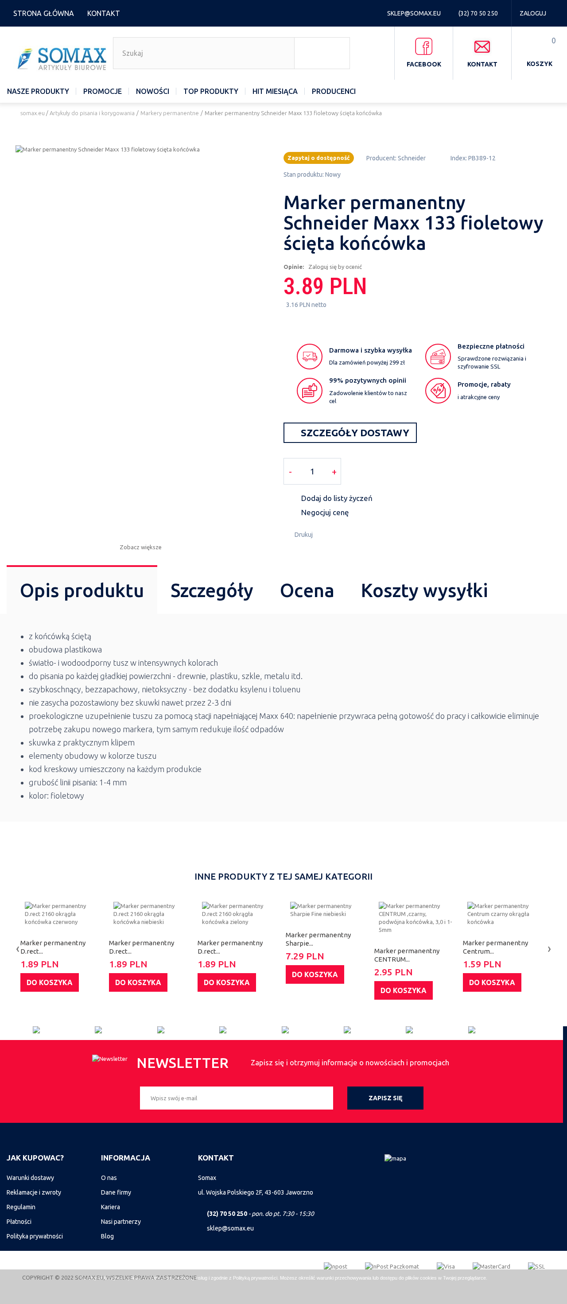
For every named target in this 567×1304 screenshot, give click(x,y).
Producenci (334, 91)
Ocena (307, 590)
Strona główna (43, 13)
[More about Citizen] (64, 1029)
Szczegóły (212, 590)
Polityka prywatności (35, 1236)
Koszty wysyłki (424, 590)
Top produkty (210, 91)
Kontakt (103, 13)
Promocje (102, 91)
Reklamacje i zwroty (34, 1192)
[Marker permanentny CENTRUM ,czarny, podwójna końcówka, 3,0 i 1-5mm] (416, 917)
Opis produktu (82, 590)
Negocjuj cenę (325, 512)
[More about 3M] (188, 1029)
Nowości (152, 91)
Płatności (19, 1221)
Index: (458, 158)
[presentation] (17, 948)
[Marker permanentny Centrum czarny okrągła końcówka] (505, 913)
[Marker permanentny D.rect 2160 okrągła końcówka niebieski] (151, 913)
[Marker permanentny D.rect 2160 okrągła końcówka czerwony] (62, 913)
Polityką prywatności (255, 1278)
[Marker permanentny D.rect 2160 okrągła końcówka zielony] (240, 913)
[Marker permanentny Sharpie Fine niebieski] (328, 909)
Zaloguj (533, 13)
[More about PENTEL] (437, 1029)
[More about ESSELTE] (313, 1029)
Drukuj (304, 534)
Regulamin (21, 1207)
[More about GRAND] (250, 1029)
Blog (107, 1236)
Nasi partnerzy (121, 1221)
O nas (109, 1177)
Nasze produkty (38, 91)
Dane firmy (116, 1192)
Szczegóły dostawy (354, 432)
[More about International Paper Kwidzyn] (375, 1029)
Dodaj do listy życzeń (337, 498)
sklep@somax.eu (414, 13)
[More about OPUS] (499, 1029)
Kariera (110, 1207)
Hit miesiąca (275, 91)
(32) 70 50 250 (478, 13)
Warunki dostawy (30, 1177)
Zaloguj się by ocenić (335, 267)
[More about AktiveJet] (126, 1029)
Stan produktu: (304, 174)
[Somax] (63, 59)
